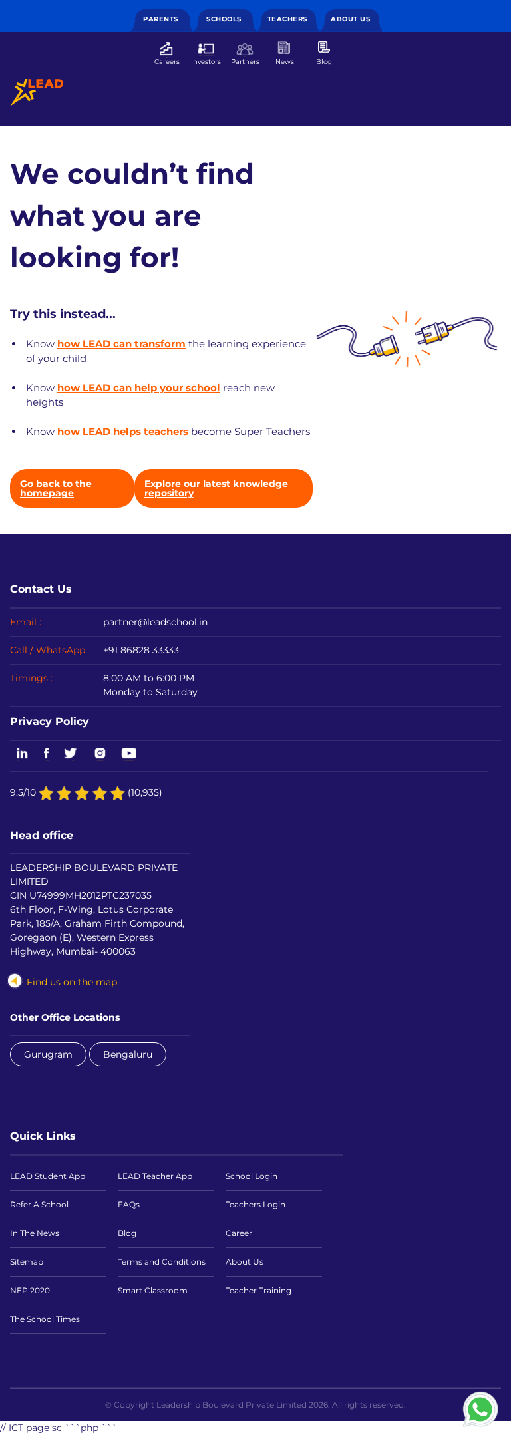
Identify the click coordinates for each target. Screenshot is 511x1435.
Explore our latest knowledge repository (216, 488)
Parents (160, 19)
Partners (245, 61)
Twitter (71, 754)
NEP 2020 (30, 1290)
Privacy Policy (49, 721)
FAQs (129, 1204)
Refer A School (39, 1204)
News (284, 61)
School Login (251, 1176)
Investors (206, 61)
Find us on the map (72, 982)
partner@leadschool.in (155, 622)
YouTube (128, 754)
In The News (34, 1233)
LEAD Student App (47, 1176)
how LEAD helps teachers (122, 431)
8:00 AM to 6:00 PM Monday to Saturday (150, 685)
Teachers (287, 19)
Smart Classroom (153, 1290)
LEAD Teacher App (155, 1176)
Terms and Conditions (162, 1262)
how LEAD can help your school (138, 387)
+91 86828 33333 (141, 650)
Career (239, 1233)
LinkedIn (20, 754)
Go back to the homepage (56, 488)
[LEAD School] (36, 92)
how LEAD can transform (121, 343)
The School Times (45, 1319)
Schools (224, 19)
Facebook (46, 754)
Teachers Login (255, 1204)
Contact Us (41, 588)
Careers (167, 61)
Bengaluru (127, 1054)
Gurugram (48, 1054)
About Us (350, 19)
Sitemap (26, 1262)
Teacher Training (258, 1290)
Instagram (99, 754)
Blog (324, 61)
